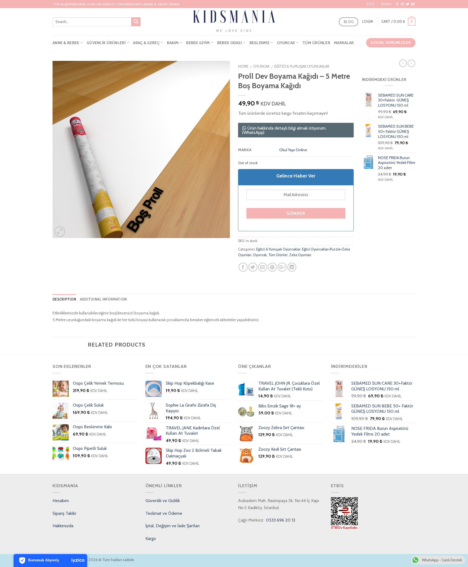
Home (243, 66)
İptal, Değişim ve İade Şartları (172, 525)
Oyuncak (286, 42)
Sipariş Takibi (64, 513)
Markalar (344, 42)
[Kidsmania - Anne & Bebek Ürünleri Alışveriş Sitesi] (234, 21)
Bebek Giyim (198, 42)
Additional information (103, 299)
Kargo (150, 538)
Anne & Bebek (66, 42)
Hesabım (61, 500)
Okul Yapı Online (293, 149)
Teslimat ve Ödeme (163, 513)
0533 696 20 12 (280, 520)
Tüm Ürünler (316, 42)
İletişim (386, 4)
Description (64, 299)
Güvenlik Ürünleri (106, 42)
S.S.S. (371, 4)
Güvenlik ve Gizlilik (162, 500)
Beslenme (259, 42)
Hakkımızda (63, 525)
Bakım (172, 42)
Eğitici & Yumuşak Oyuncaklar (301, 66)
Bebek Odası (229, 42)
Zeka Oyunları (300, 255)
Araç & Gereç (146, 42)
